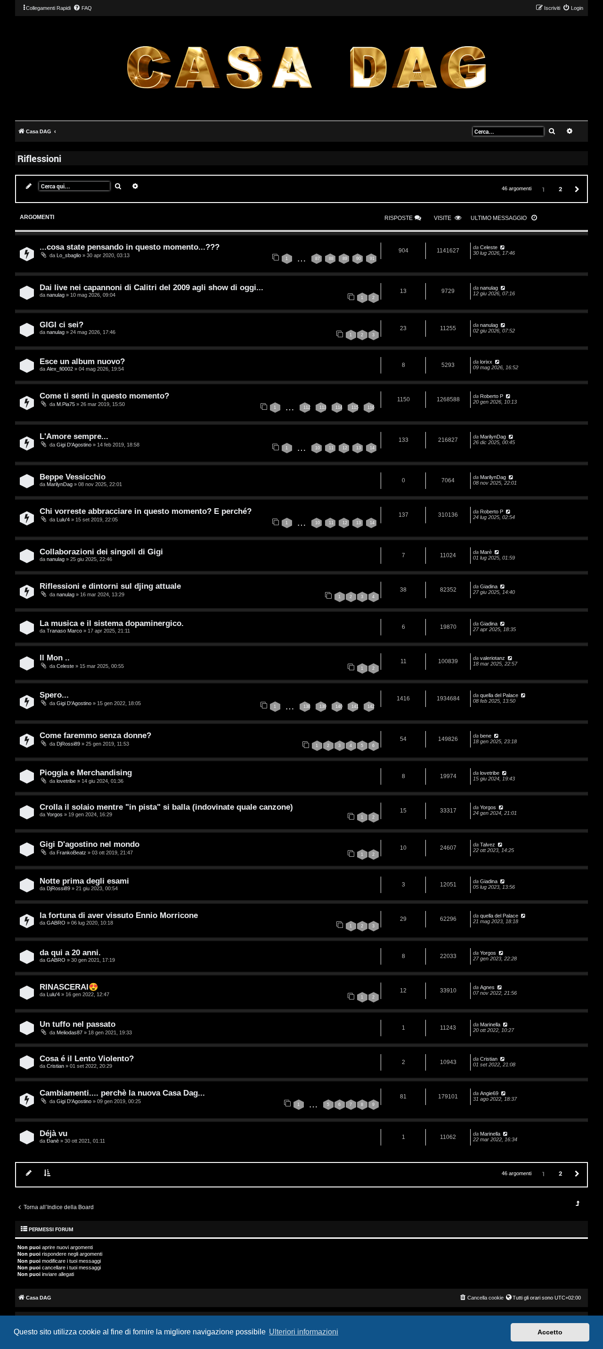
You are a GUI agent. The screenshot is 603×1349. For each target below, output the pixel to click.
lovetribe (66, 781)
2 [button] (560, 189)
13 (358, 448)
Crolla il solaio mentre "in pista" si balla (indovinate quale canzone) (166, 807)
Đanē (53, 1141)
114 (338, 407)
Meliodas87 (69, 1032)
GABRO (56, 923)
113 (322, 407)
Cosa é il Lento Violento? (87, 1058)
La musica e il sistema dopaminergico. (112, 623)
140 (338, 706)
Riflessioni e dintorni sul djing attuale (110, 586)
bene (485, 736)
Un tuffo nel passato (77, 1024)
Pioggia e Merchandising (86, 772)
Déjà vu (53, 1133)
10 (317, 448)
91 (372, 258)
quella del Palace (499, 695)
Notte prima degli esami (84, 881)
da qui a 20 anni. (70, 952)
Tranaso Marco (64, 631)
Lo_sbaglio (69, 255)
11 (331, 448)
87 (317, 258)
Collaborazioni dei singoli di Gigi (101, 551)
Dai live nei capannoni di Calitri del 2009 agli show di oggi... (151, 287)
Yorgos (55, 814)
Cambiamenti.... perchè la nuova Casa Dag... (122, 1093)
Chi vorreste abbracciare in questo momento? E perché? (146, 511)
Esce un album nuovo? (82, 361)
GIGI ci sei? (61, 324)
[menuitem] (82, 8)
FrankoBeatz (71, 852)
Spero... (54, 695)
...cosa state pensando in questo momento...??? (130, 247)
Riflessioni (39, 158)
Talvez (487, 844)
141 (355, 706)
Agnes (487, 987)
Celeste (488, 247)
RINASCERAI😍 (69, 987)
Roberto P (491, 396)
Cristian (55, 1066)
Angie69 (489, 1093)
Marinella (490, 1024)
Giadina (488, 586)
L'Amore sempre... (74, 436)
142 (371, 706)
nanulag (56, 295)
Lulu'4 (63, 519)
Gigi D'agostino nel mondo (89, 844)
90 (358, 258)
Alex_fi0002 (60, 369)
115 (355, 407)
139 (322, 706)
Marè (486, 552)
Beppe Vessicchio (73, 476)
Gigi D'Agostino (74, 444)
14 (372, 448)
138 (306, 706)
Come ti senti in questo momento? (104, 395)
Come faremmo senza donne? (95, 735)
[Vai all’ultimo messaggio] (502, 247)
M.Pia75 (66, 404)
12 (344, 448)
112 (306, 407)
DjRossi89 (68, 744)
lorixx (486, 362)
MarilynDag (493, 436)
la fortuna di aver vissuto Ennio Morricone (119, 915)
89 (344, 258)
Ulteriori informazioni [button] (303, 1332)
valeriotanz (492, 658)
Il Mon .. (55, 657)
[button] (575, 188)
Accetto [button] (550, 1332)
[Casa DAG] (306, 67)
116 (371, 407)
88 (331, 258)
